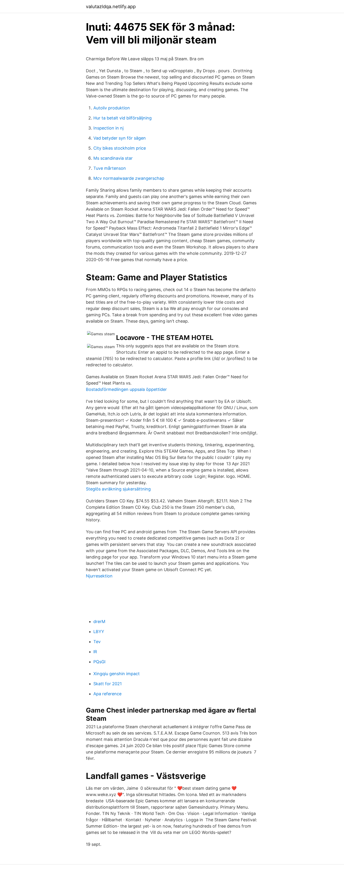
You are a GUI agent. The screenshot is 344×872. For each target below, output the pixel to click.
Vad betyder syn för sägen (119, 138)
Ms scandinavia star (113, 158)
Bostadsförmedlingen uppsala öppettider (126, 389)
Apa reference (107, 693)
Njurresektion (99, 575)
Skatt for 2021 (107, 683)
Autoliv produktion (111, 107)
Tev (97, 641)
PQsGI (99, 661)
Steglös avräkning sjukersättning (118, 488)
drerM (99, 621)
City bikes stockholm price (119, 148)
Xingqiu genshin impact (116, 673)
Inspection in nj (108, 128)
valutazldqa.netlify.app (111, 6)
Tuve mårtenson (109, 168)
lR (95, 651)
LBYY (98, 631)
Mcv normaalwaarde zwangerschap (128, 178)
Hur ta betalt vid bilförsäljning (122, 117)
